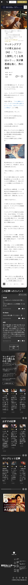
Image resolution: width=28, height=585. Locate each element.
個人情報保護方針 (18, 562)
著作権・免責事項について (18, 566)
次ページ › (16, 284)
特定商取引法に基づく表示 (18, 570)
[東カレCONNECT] (14, 7)
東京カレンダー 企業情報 (15, 570)
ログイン (13, 2)
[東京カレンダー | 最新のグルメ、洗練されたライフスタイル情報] (1, 2)
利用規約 (18, 559)
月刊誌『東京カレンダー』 (23, 561)
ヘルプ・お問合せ (15, 562)
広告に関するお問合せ (15, 566)
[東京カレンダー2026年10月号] (14, 502)
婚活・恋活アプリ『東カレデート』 (22, 564)
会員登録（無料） (22, 1)
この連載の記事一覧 (8, 383)
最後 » (22, 284)
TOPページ (15, 559)
